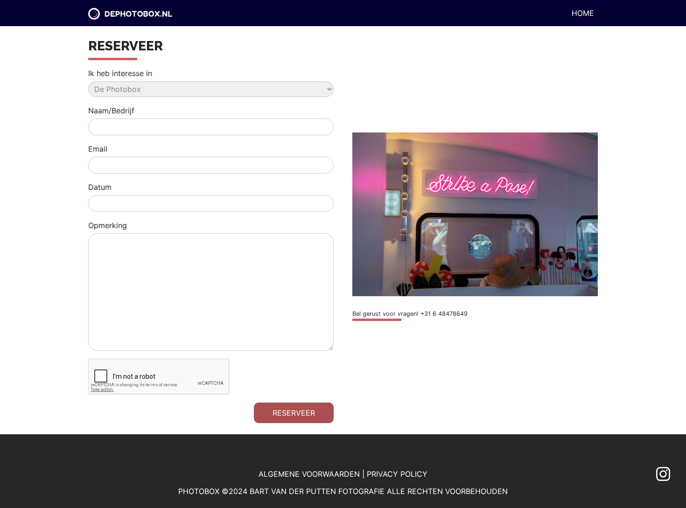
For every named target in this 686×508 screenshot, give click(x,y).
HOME (583, 13)
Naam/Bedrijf (111, 110)
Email (97, 148)
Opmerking (107, 225)
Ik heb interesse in (120, 73)
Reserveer (294, 413)
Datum (100, 187)
